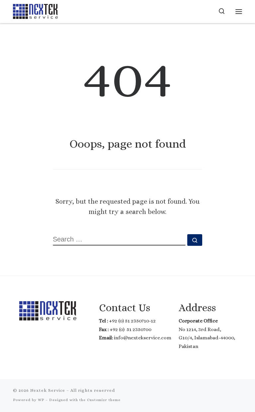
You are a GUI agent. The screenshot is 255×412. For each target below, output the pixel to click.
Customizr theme (104, 400)
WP (41, 400)
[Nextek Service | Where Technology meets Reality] (35, 10)
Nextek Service (47, 390)
